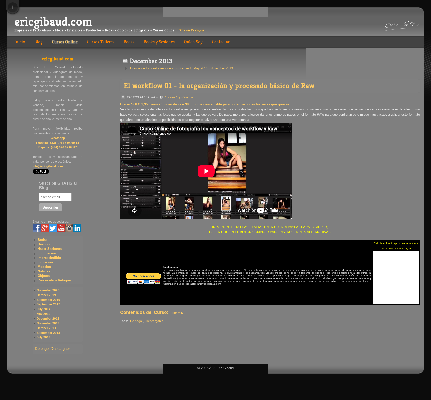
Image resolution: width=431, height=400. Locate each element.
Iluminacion (47, 253)
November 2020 (48, 290)
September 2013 (48, 333)
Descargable (154, 321)
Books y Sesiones (159, 42)
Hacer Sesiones (50, 249)
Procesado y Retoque (178, 97)
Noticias (44, 271)
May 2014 (200, 68)
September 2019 (48, 300)
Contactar (221, 42)
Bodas (129, 42)
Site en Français (191, 30)
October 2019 (46, 295)
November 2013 (221, 68)
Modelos (44, 267)
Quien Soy (193, 42)
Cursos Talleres (100, 42)
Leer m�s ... (180, 313)
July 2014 (43, 309)
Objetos (44, 276)
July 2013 (43, 337)
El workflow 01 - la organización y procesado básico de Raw (219, 85)
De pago (136, 321)
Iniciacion (45, 262)
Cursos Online (65, 42)
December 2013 (48, 318)
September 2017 (48, 304)
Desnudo (44, 244)
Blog (38, 42)
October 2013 (46, 328)
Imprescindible (49, 258)
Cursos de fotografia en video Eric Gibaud (160, 68)
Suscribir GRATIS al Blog (58, 185)
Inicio (19, 42)
